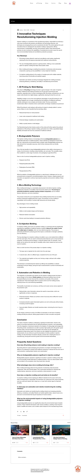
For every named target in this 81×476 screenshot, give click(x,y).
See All (68, 422)
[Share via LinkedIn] (23, 411)
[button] (70, 3)
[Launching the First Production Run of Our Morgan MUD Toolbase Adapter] (40, 430)
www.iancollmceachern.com (37, 471)
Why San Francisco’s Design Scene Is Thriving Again (60, 438)
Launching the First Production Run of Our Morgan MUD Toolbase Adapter (39, 438)
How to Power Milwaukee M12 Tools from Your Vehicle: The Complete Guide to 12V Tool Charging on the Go (19, 438)
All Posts (13, 21)
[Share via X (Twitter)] (20, 411)
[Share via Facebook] (17, 411)
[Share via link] (27, 411)
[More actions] (63, 30)
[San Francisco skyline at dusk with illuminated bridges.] (61, 430)
